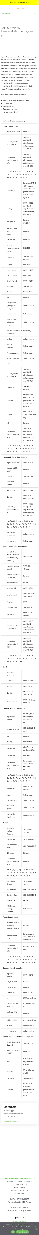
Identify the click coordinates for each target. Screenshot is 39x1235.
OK (13, 1232)
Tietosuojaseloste (19, 1222)
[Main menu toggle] (35, 13)
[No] (37, 1229)
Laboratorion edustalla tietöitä (19, 2)
